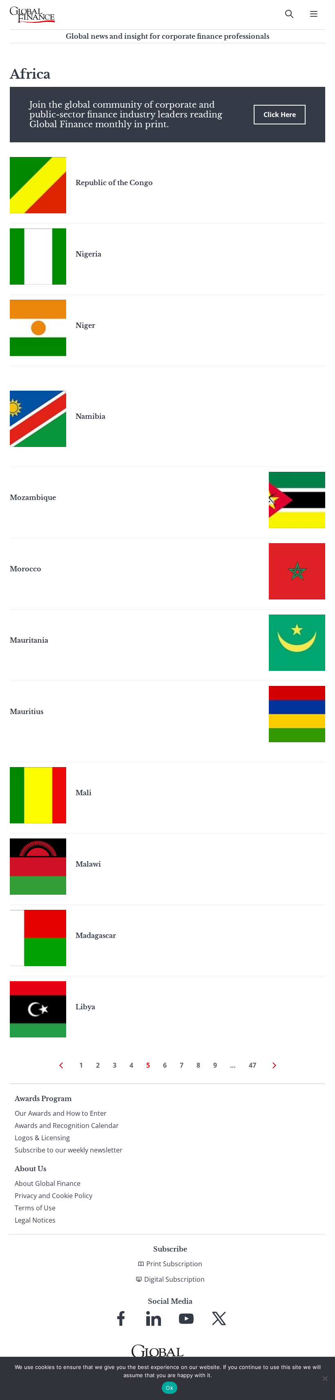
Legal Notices (35, 1220)
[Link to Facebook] (121, 1318)
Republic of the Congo (114, 183)
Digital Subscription (174, 1279)
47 (252, 1065)
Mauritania (29, 640)
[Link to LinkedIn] (153, 1318)
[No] (325, 1378)
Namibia (90, 416)
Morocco (25, 569)
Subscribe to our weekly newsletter (69, 1150)
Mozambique (33, 497)
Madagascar (96, 935)
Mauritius (26, 712)
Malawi (88, 864)
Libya (85, 1007)
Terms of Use (35, 1207)
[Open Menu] (314, 14)
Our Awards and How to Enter (61, 1113)
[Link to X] (219, 1318)
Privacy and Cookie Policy (53, 1195)
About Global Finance (47, 1183)
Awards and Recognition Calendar (67, 1125)
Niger (85, 325)
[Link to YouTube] (186, 1318)
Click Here (280, 114)
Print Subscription (174, 1263)
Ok (169, 1388)
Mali (84, 793)
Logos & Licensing (42, 1137)
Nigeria (88, 254)
